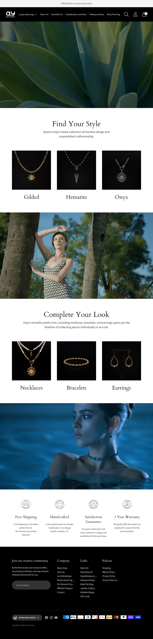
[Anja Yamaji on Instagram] (51, 618)
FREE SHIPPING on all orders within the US (76, 3)
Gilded (31, 197)
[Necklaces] (31, 360)
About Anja (62, 567)
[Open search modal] (126, 14)
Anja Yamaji (30, 625)
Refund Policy (108, 572)
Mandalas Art (86, 572)
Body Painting (113, 14)
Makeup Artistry (96, 14)
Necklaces (31, 387)
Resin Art (44, 14)
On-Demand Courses (66, 584)
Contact (61, 592)
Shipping (106, 567)
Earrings (121, 387)
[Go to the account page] (135, 14)
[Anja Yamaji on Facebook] (46, 618)
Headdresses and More (76, 14)
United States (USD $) (27, 617)
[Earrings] (121, 360)
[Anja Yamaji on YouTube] (56, 618)
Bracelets (76, 387)
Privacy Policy (108, 576)
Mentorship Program (66, 580)
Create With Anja (26, 14)
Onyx (121, 197)
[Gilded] (31, 170)
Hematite (76, 197)
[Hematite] (76, 170)
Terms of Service (109, 580)
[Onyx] (121, 170)
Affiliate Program (65, 588)
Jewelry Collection (89, 588)
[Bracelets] (76, 360)
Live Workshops (64, 576)
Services (61, 572)
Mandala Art (57, 14)
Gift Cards (84, 596)
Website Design (87, 592)
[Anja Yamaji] (10, 14)
